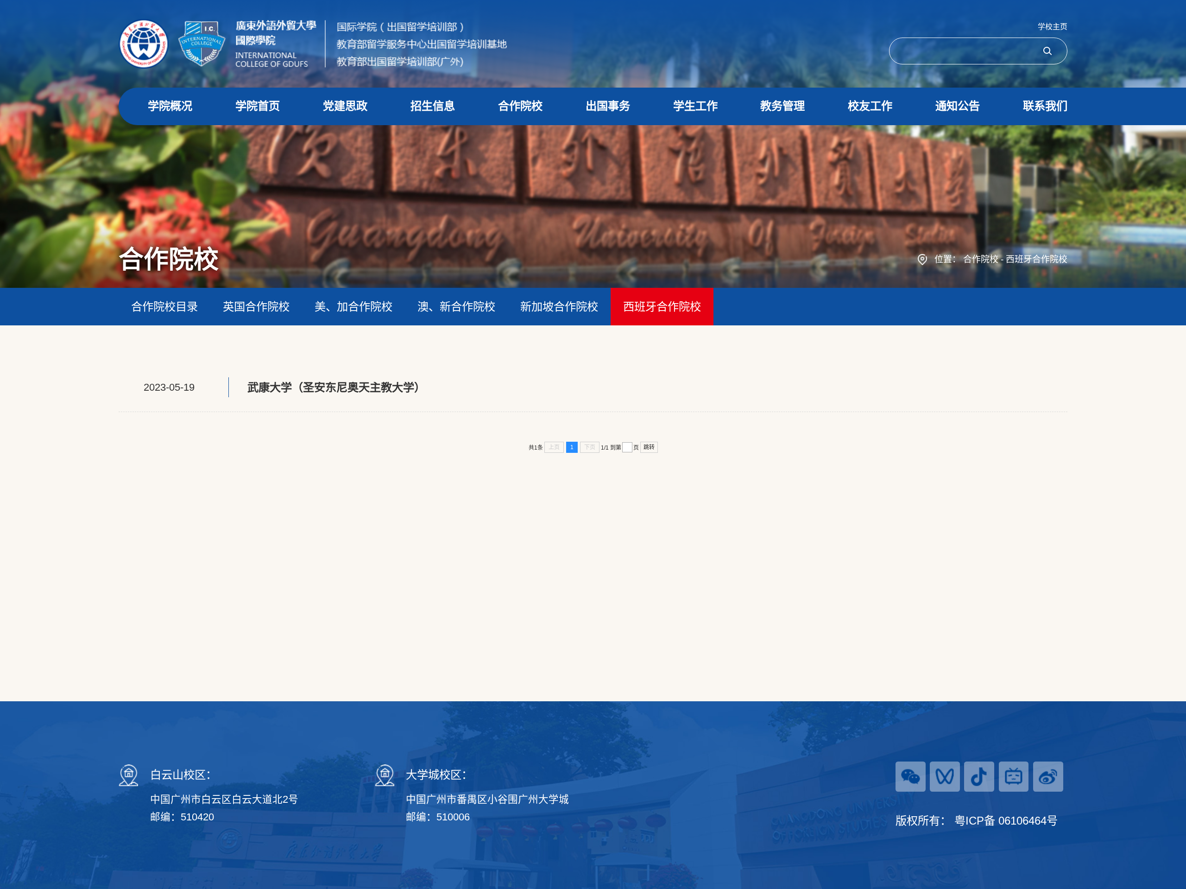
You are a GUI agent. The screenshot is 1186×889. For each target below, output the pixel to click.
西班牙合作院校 (1036, 259)
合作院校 (980, 259)
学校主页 (1052, 27)
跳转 (649, 447)
